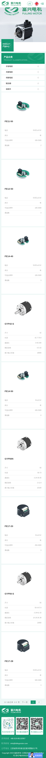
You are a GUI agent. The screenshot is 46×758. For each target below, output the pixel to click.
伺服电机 (9, 78)
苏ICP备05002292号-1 (24, 756)
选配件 (8, 89)
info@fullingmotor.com (19, 743)
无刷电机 (9, 72)
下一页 (25, 702)
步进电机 (9, 66)
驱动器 (8, 83)
